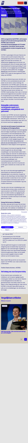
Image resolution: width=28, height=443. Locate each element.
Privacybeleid (24, 212)
